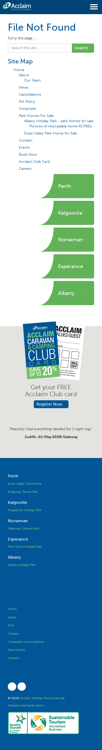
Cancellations (30, 94)
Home (19, 70)
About (24, 75)
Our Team (32, 80)
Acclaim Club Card (34, 161)
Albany (14, 557)
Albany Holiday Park (22, 565)
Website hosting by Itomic (26, 705)
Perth (13, 475)
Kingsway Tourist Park (23, 492)
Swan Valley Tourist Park (25, 483)
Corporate (27, 108)
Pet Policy (27, 101)
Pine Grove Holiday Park (25, 546)
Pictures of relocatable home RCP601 (60, 126)
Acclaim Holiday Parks (35, 698)
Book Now (28, 154)
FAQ (11, 625)
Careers (25, 168)
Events (24, 147)
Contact (25, 140)
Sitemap (59, 698)
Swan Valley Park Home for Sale (50, 133)
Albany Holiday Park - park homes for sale (58, 121)
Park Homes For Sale (36, 116)
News (23, 87)
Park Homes (16, 650)
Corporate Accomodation (26, 642)
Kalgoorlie (17, 502)
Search (81, 47)
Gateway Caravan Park (23, 528)
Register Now (49, 404)
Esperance (18, 539)
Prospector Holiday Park (25, 510)
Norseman (18, 520)
